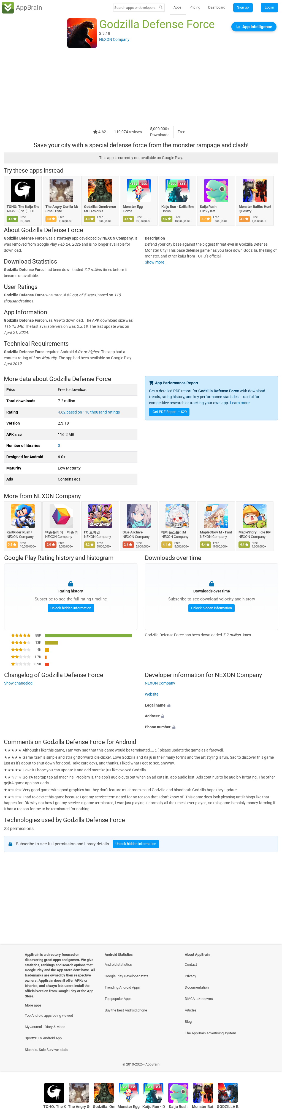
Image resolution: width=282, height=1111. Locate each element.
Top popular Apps (118, 999)
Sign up (243, 7)
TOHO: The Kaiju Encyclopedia (23, 207)
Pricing (194, 7)
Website (151, 694)
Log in (269, 7)
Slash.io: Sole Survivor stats (46, 1050)
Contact (191, 964)
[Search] (160, 8)
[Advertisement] (141, 87)
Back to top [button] (270, 1065)
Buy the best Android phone (126, 1010)
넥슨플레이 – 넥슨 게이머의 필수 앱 (61, 532)
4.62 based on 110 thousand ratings (89, 412)
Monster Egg (133, 207)
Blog (188, 1021)
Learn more (240, 403)
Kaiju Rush (208, 207)
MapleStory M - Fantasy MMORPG (216, 532)
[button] (211, 705)
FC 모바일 (92, 532)
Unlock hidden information (70, 608)
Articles (191, 1010)
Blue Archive (133, 532)
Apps (177, 7)
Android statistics (118, 964)
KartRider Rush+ (19, 532)
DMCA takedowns (199, 999)
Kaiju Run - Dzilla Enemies (177, 207)
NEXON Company (57, 496)
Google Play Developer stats (126, 976)
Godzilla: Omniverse (100, 207)
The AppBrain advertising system (210, 1033)
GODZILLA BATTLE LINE (228, 1106)
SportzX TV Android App (43, 1038)
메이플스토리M (173, 532)
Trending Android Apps (122, 987)
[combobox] (135, 7)
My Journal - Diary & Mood (45, 1027)
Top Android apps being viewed (49, 1015)
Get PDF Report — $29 (170, 412)
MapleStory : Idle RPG (255, 532)
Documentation (197, 987)
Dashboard (216, 7)
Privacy (190, 976)
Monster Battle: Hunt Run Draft (255, 207)
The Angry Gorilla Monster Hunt (61, 207)
